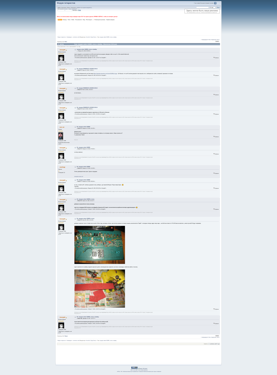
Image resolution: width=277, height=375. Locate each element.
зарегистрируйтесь (87, 7)
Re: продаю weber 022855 (83, 126)
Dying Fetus (93, 37)
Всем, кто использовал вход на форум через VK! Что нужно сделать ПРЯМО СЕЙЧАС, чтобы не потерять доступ (87, 16)
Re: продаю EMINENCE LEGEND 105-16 (87, 68)
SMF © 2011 (138, 370)
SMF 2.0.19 (132, 370)
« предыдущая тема (205, 39)
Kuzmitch (88, 37)
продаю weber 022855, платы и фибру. (87, 49)
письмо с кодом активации (70, 8)
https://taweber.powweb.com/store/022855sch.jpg (105, 73)
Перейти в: (206, 343)
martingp (62, 167)
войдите (79, 7)
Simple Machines (144, 370)
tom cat (62, 127)
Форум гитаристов (66, 3)
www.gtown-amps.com (78, 176)
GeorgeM (62, 49)
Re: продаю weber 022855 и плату (85, 199)
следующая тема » (215, 39)
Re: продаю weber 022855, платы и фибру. (88, 316)
